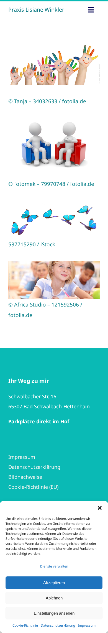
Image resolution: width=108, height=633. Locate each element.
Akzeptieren (54, 582)
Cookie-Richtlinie (25, 625)
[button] (99, 508)
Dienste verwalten (54, 566)
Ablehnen (54, 598)
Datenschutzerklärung (58, 625)
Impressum (87, 625)
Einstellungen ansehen (54, 613)
